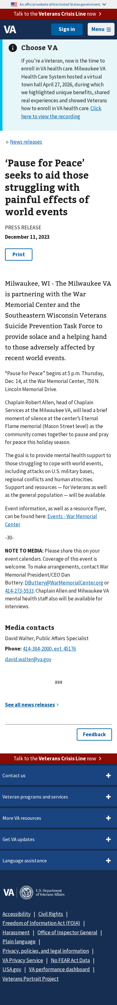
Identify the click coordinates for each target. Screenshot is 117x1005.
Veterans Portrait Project (30, 978)
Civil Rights (50, 914)
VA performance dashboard (59, 969)
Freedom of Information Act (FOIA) (41, 923)
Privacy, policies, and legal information (45, 950)
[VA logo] (10, 29)
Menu (98, 29)
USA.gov (11, 969)
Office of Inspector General (67, 932)
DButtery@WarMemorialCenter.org (64, 582)
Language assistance (24, 860)
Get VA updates (18, 839)
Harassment (16, 932)
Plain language (19, 941)
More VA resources (21, 818)
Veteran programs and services (35, 796)
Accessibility (16, 914)
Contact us (14, 775)
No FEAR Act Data (70, 960)
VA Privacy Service (22, 960)
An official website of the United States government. (60, 4)
